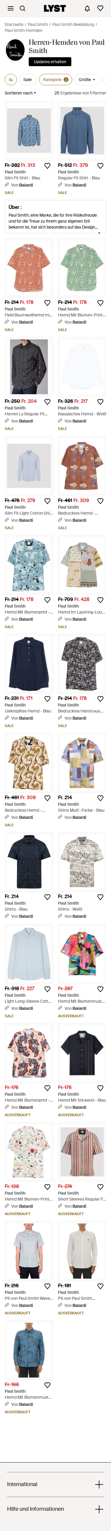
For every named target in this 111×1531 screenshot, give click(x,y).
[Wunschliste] (100, 8)
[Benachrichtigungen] (87, 8)
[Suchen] (22, 8)
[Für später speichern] (47, 166)
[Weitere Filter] (11, 79)
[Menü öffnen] (11, 8)
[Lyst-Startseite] (55, 8)
